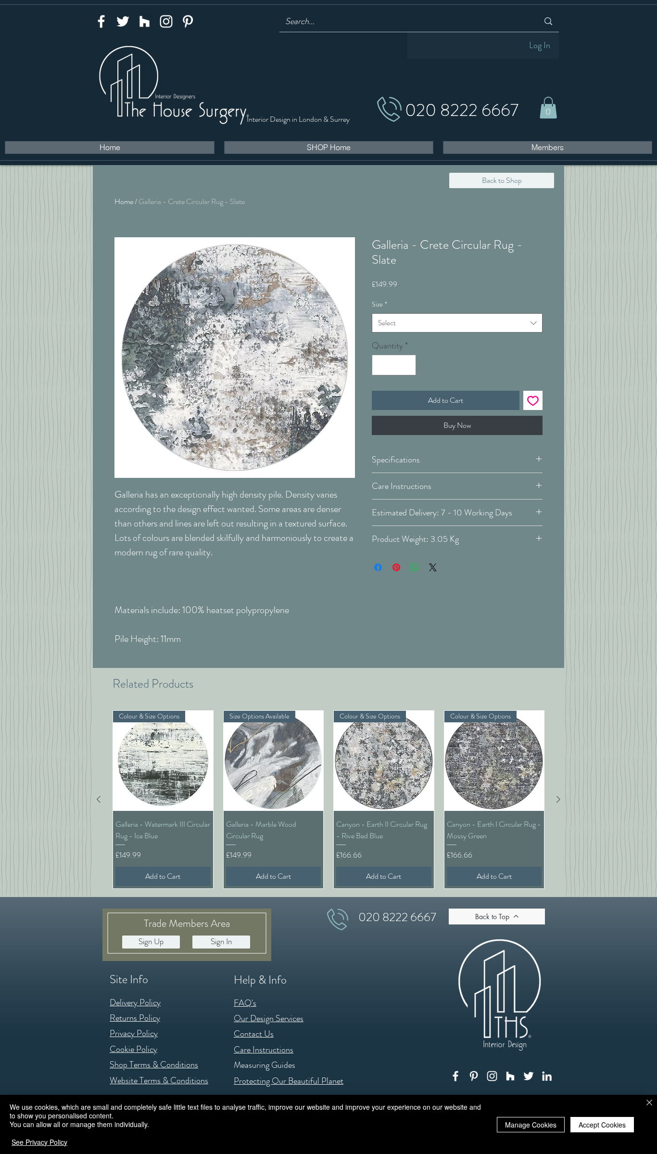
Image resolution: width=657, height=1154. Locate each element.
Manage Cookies (530, 1124)
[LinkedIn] (547, 1076)
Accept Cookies (602, 1124)
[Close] (649, 1103)
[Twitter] (122, 21)
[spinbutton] (394, 365)
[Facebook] (101, 21)
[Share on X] (433, 567)
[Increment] (407, 365)
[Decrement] (380, 365)
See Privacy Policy (39, 1142)
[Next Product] (558, 799)
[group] (328, 799)
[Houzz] (144, 21)
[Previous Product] (98, 799)
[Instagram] (166, 21)
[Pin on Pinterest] (396, 567)
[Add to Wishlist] (533, 400)
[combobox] (457, 323)
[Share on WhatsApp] (414, 567)
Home (123, 201)
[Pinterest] (187, 21)
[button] (548, 107)
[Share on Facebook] (378, 567)
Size (379, 304)
